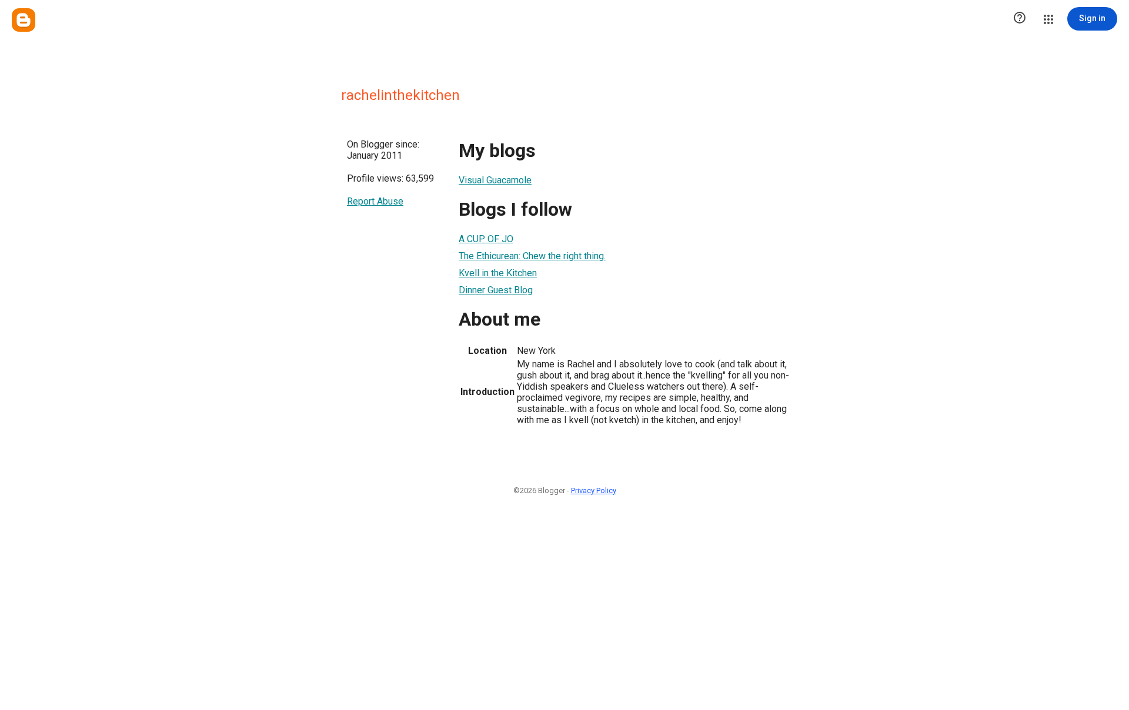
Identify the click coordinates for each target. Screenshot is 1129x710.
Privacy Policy (593, 490)
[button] (1020, 19)
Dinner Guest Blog (496, 290)
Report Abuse (375, 201)
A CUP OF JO (486, 239)
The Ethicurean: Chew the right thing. (532, 256)
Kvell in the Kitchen (498, 273)
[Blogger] (23, 20)
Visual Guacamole (495, 180)
